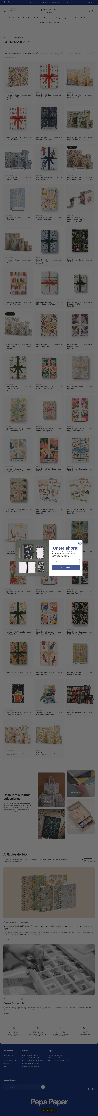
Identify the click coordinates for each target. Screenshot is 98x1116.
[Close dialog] (80, 542)
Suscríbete (65, 568)
